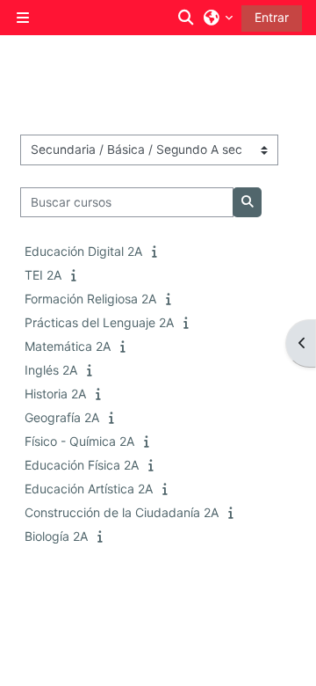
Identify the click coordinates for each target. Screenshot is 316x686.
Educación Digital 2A (83, 251)
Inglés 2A (51, 369)
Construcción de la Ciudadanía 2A (122, 512)
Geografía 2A (62, 417)
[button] (187, 17)
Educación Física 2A (82, 464)
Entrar (272, 17)
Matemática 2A (68, 346)
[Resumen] (158, 251)
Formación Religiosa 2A (90, 298)
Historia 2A (55, 393)
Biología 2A (56, 536)
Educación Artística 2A (89, 488)
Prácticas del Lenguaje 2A (99, 322)
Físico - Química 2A (79, 441)
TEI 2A (43, 274)
